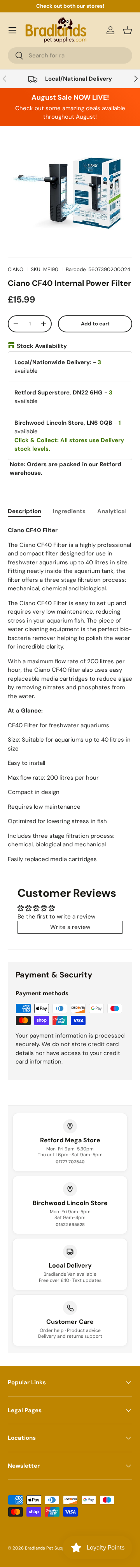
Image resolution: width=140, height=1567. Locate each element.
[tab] (24, 511)
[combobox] (70, 55)
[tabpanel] (70, 694)
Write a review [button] (70, 927)
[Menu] (12, 30)
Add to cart (95, 323)
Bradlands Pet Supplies (48, 1548)
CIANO (15, 269)
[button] (127, 30)
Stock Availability (42, 346)
